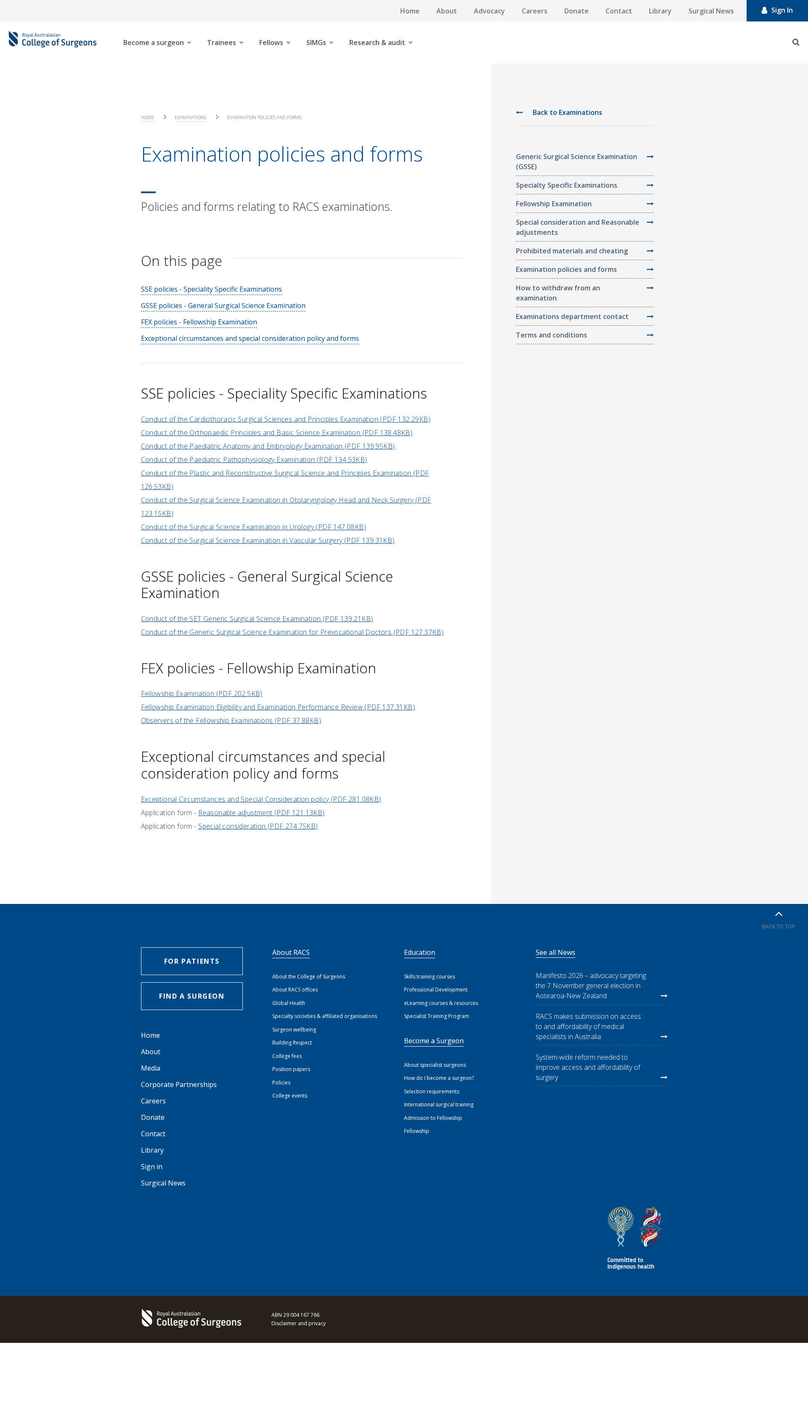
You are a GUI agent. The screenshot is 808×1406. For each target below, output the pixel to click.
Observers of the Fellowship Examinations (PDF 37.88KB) (231, 720)
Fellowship (416, 1131)
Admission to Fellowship (433, 1118)
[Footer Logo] (193, 1319)
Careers (535, 11)
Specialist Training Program (436, 1016)
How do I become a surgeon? (439, 1078)
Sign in (151, 1166)
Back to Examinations (566, 112)
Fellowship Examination (554, 203)
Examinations (190, 117)
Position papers (291, 1069)
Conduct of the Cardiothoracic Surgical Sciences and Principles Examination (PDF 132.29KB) (286, 419)
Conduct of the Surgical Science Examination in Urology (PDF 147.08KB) (254, 527)
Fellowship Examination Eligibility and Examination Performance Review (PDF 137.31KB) (278, 707)
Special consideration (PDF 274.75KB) (258, 826)
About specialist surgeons (435, 1064)
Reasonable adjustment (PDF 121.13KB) (261, 812)
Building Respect (292, 1042)
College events (289, 1095)
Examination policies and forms (566, 269)
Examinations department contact (572, 316)
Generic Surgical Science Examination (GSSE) (576, 161)
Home (410, 11)
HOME (147, 117)
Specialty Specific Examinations (566, 185)
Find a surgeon (191, 996)
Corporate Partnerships (179, 1084)
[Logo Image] (52, 42)
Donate (576, 11)
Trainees (221, 42)
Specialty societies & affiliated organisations (324, 1016)
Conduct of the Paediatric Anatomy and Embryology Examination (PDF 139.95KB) (268, 446)
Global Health (288, 1003)
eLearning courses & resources (441, 1003)
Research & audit (377, 42)
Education (419, 952)
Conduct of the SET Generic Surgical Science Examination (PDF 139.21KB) (257, 618)
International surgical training (438, 1104)
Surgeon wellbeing (294, 1029)
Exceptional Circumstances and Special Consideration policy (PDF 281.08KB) (261, 799)
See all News (555, 952)
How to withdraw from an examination (558, 293)
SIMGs (316, 42)
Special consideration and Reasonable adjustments (577, 227)
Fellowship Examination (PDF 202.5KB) (202, 693)
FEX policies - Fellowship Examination (199, 322)
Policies (281, 1082)
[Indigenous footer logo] (635, 1239)
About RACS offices (295, 989)
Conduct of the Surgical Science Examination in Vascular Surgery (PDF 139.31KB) (268, 540)
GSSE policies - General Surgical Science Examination (223, 305)
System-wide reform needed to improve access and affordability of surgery (588, 1067)
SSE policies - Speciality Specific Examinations (211, 289)
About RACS (291, 952)
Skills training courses (429, 976)
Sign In (782, 10)
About (446, 11)
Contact (619, 11)
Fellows (271, 42)
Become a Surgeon (434, 1040)
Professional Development (436, 989)
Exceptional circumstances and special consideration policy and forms (250, 338)
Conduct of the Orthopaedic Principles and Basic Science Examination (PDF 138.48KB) (277, 432)
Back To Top (778, 926)
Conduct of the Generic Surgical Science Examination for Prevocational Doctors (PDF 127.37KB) (292, 632)
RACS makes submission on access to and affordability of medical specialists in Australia (588, 1026)
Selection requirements (431, 1091)
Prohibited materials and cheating (572, 250)
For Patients (192, 961)
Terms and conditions (551, 335)
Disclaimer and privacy (298, 1323)
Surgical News (711, 11)
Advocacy (489, 11)
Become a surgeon (153, 42)
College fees (287, 1056)
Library (660, 11)
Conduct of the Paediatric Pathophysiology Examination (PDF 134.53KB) (254, 459)
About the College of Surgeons (308, 976)
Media (150, 1068)
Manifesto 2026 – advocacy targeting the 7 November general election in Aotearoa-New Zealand (591, 985)
